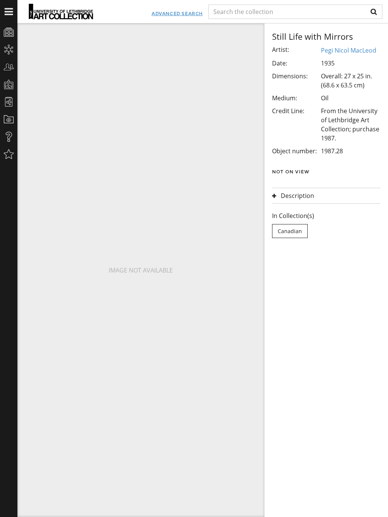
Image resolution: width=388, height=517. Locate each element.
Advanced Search (177, 13)
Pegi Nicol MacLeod (348, 50)
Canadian (290, 231)
